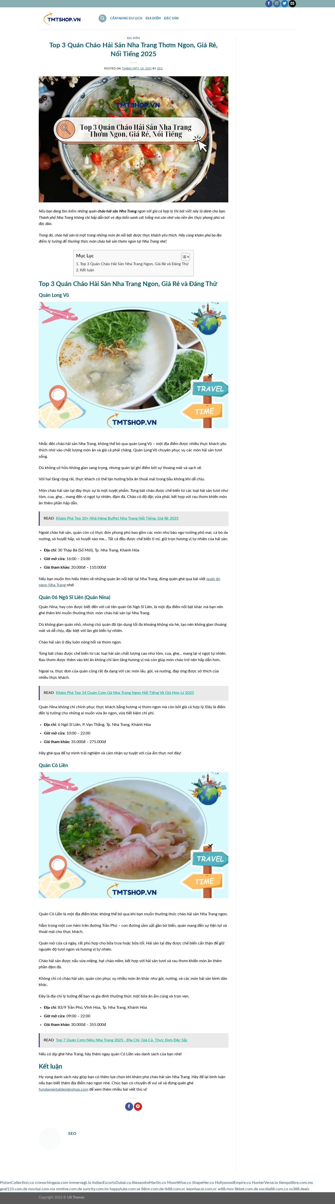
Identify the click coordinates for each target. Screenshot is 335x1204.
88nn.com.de (152, 1189)
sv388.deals (299, 1189)
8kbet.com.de (246, 1189)
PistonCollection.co (17, 1183)
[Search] (102, 18)
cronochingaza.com (51, 1183)
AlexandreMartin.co (149, 1183)
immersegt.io (80, 1183)
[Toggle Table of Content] (183, 257)
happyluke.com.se (125, 1189)
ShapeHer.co (203, 1183)
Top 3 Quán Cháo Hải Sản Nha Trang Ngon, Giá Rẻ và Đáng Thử (134, 264)
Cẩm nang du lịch (126, 18)
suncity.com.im (96, 1189)
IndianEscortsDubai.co (111, 1183)
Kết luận (87, 270)
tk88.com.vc (175, 1189)
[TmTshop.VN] (65, 18)
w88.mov (226, 1189)
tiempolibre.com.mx (296, 1183)
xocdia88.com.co (273, 1189)
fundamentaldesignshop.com (63, 1089)
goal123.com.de (13, 1189)
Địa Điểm (153, 18)
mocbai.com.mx (41, 1189)
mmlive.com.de (69, 1189)
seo (160, 68)
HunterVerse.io (265, 1183)
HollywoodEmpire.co (233, 1183)
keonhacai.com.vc (201, 1189)
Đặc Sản (171, 18)
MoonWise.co (179, 1183)
